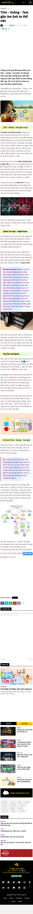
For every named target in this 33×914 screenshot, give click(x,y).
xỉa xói (12, 802)
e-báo (19, 802)
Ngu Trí (24, 895)
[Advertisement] (16, 50)
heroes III (5, 811)
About (5, 898)
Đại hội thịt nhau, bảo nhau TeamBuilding (24, 780)
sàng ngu (22, 805)
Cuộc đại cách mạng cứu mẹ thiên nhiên (23, 768)
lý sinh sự (21, 811)
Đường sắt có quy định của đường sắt (24, 731)
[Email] (19, 603)
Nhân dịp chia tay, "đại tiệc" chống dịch (24, 755)
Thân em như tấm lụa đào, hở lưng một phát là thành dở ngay (16, 824)
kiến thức (4, 802)
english (13, 811)
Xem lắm (24, 723)
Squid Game (27, 553)
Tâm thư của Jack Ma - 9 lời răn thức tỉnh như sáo (15, 843)
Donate (20, 901)
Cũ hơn (30, 659)
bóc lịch (4, 808)
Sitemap (27, 898)
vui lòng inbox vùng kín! (23, 872)
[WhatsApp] (8, 29)
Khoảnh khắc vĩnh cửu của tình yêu (12, 837)
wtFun (9, 8)
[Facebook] (3, 29)
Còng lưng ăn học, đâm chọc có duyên (13, 831)
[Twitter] (6, 29)
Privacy (11, 898)
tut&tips (27, 802)
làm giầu (4, 805)
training (12, 808)
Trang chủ (3, 8)
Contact (13, 901)
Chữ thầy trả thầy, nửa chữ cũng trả (16, 689)
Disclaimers (19, 898)
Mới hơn (3, 659)
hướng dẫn (13, 805)
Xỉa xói (8, 723)
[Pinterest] (14, 603)
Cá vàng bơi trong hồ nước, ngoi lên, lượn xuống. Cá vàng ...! (24, 744)
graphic (20, 808)
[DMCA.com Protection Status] (16, 876)
